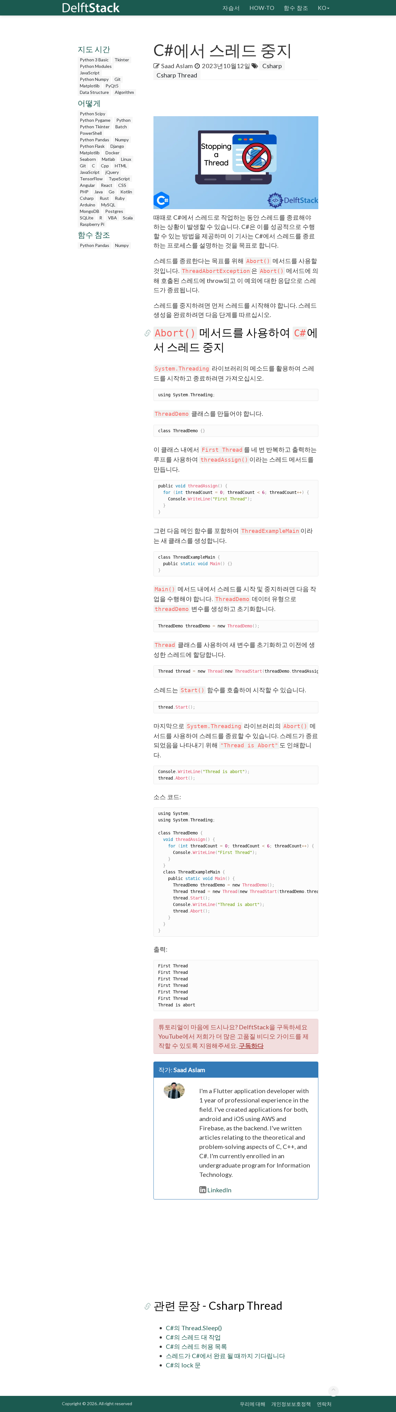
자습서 (231, 7)
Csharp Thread (177, 75)
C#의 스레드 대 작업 (193, 1337)
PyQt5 (111, 85)
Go (111, 191)
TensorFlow (91, 178)
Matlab (108, 159)
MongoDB (89, 211)
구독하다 (251, 1045)
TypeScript (119, 178)
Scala (128, 217)
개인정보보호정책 (291, 1404)
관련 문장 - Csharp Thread (217, 1305)
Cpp (105, 165)
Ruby (120, 198)
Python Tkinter (95, 126)
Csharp (87, 198)
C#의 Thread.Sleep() (194, 1327)
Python (123, 120)
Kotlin (126, 191)
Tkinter (121, 59)
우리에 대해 (252, 1404)
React (106, 185)
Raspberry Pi (92, 224)
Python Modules (96, 66)
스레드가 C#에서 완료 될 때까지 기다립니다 (225, 1355)
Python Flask (92, 146)
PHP (84, 191)
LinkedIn (219, 1190)
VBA (112, 217)
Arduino (87, 204)
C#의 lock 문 (183, 1365)
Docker (112, 152)
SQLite (86, 217)
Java (98, 191)
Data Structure (94, 92)
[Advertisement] (107, 345)
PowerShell (91, 133)
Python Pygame (95, 120)
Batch (121, 126)
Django (117, 146)
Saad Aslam (177, 65)
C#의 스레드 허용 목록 (196, 1346)
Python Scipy (92, 113)
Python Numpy (94, 79)
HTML (121, 165)
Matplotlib (90, 85)
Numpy (122, 139)
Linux (126, 159)
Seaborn (88, 159)
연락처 (324, 1404)
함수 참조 (296, 7)
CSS (122, 185)
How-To (261, 7)
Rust (104, 198)
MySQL (108, 204)
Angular (87, 185)
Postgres (114, 211)
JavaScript (90, 72)
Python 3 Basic (94, 59)
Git (117, 79)
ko (322, 7)
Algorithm (124, 92)
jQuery (112, 172)
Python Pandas (94, 139)
